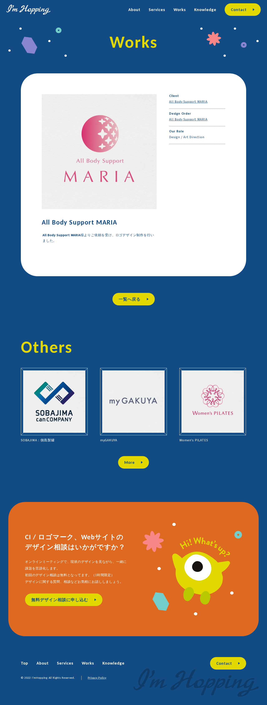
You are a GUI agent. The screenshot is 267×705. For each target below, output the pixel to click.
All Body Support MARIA (188, 101)
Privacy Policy (97, 677)
